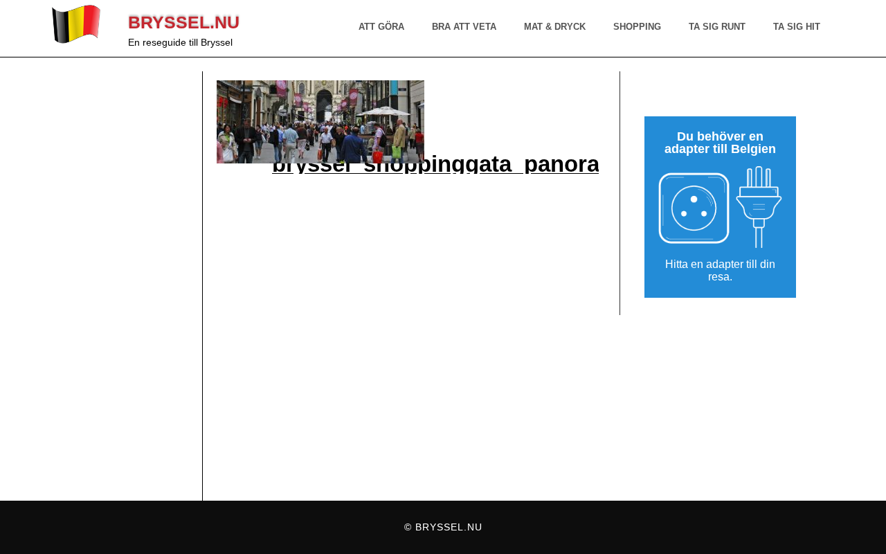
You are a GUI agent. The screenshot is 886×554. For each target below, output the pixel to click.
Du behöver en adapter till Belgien (720, 143)
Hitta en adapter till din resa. (720, 270)
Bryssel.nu (183, 22)
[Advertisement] (127, 286)
